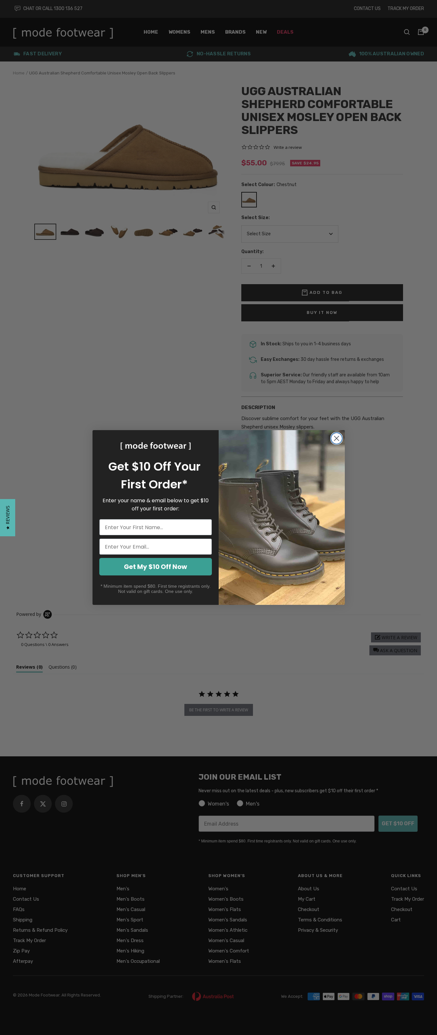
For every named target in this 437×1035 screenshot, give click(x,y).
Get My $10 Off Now (155, 566)
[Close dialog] (336, 438)
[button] (7, 517)
